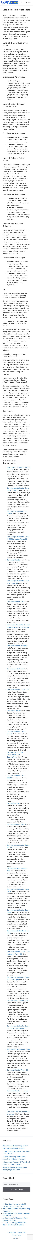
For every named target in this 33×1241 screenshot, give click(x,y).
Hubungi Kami (11, 1232)
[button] (21, 2)
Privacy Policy (16, 1235)
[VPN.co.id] (9, 2)
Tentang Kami (21, 1232)
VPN (15, 1238)
